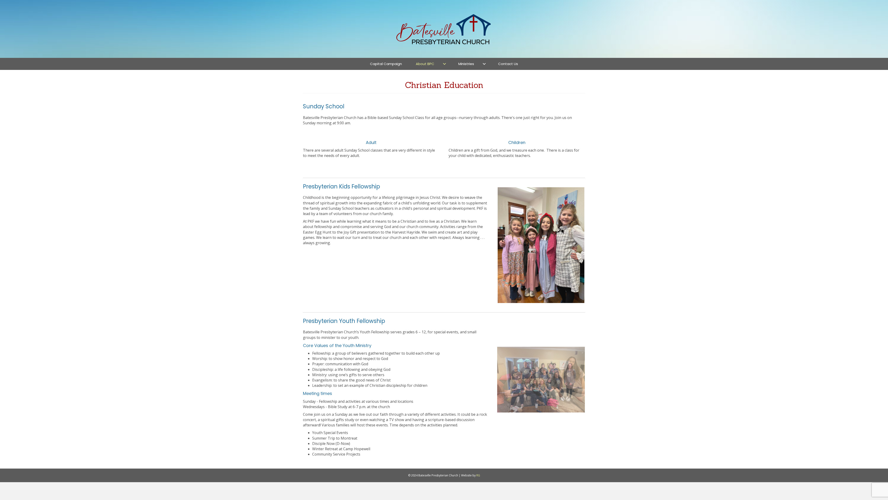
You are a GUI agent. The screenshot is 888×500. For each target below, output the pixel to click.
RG (478, 475)
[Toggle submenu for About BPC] (444, 63)
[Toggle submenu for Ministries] (484, 63)
